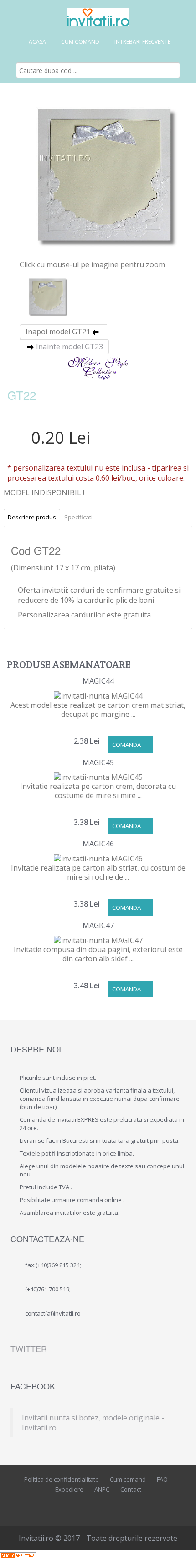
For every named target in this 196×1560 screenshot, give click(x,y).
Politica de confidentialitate (61, 1479)
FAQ (162, 1479)
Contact (130, 1489)
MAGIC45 (98, 762)
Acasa (37, 42)
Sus (180, 1546)
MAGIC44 (98, 681)
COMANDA (126, 745)
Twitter (28, 1348)
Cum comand (80, 42)
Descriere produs (32, 517)
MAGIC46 (98, 844)
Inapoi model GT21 (58, 332)
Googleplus (116, 1505)
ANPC (101, 1489)
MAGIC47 (98, 925)
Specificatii (79, 517)
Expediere (69, 1489)
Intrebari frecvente (142, 42)
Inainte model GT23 (69, 347)
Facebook (75, 1505)
